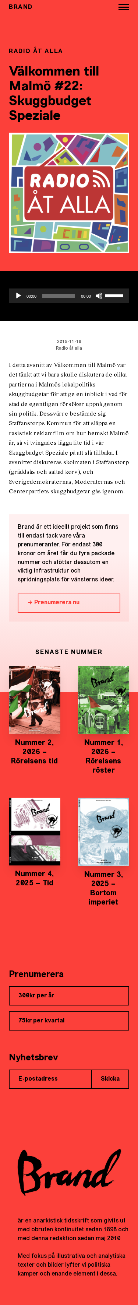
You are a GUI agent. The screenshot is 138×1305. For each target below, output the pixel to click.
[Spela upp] (18, 296)
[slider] (115, 295)
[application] (69, 295)
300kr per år (36, 996)
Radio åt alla (69, 348)
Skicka (110, 1079)
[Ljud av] (99, 296)
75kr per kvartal (41, 1021)
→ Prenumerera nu (53, 603)
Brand (21, 7)
